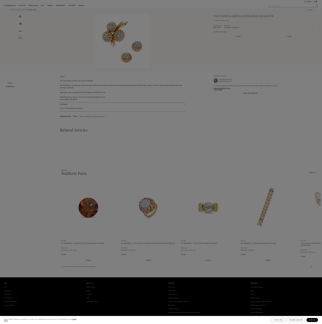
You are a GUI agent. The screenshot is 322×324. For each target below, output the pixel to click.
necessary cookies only (296, 320)
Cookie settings (278, 320)
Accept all (312, 320)
